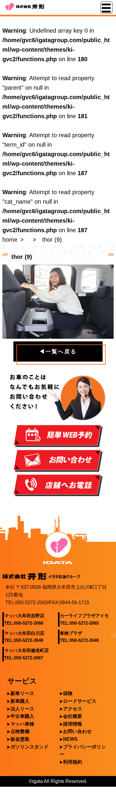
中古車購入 (22, 716)
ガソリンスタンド (29, 746)
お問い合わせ (77, 731)
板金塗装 (19, 739)
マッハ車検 (22, 723)
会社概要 (72, 716)
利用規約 (72, 761)
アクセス (72, 708)
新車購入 (19, 701)
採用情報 (72, 723)
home (9, 239)
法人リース (22, 708)
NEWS (70, 739)
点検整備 (19, 731)
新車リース (22, 693)
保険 (68, 693)
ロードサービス (79, 701)
